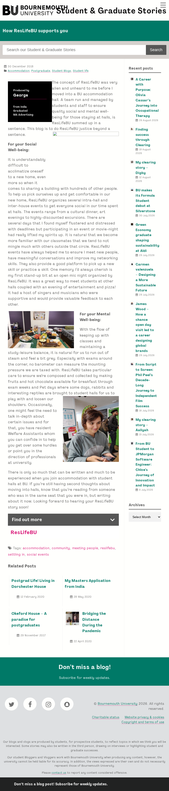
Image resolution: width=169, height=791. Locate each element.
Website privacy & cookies (144, 717)
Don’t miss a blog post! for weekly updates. (61, 784)
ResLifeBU (24, 532)
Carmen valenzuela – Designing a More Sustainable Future (146, 277)
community (61, 548)
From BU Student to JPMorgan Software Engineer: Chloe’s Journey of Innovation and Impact (145, 464)
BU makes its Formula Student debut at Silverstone (145, 200)
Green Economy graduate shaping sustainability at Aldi (147, 237)
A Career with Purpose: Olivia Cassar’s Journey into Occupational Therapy (147, 97)
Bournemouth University (36, 10)
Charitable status (105, 717)
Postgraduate (40, 71)
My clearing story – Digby (146, 167)
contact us (58, 773)
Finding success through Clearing (143, 137)
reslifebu (107, 548)
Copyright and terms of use (142, 722)
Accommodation (18, 71)
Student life (80, 71)
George (20, 95)
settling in (16, 554)
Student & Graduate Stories (111, 10)
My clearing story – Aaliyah (146, 424)
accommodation (36, 548)
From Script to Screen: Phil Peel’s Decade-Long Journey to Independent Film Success (146, 385)
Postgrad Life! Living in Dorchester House (33, 583)
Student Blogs (61, 71)
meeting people (85, 548)
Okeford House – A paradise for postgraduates (29, 619)
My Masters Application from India (87, 583)
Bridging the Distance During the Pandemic (94, 622)
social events (38, 554)
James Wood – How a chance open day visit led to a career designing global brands (145, 327)
